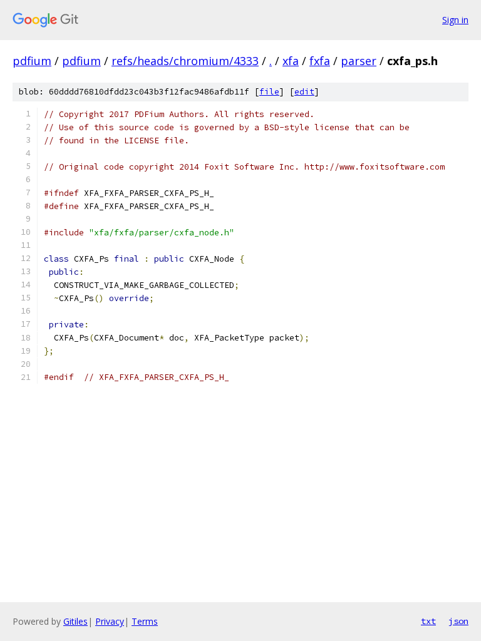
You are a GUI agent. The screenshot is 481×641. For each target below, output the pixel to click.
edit (304, 91)
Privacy (109, 621)
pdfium (32, 60)
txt (428, 621)
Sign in (455, 20)
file (269, 91)
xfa (290, 60)
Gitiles (75, 621)
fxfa (319, 60)
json (458, 621)
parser (358, 60)
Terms (145, 621)
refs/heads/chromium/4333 (185, 60)
